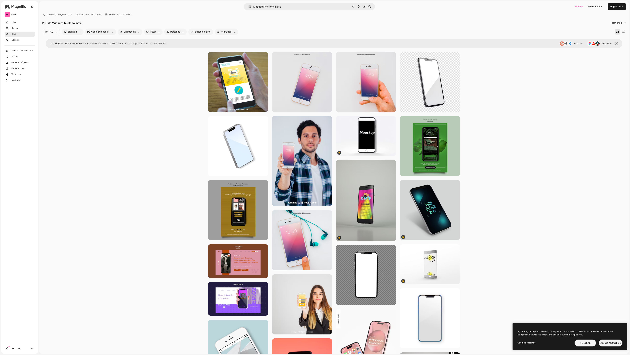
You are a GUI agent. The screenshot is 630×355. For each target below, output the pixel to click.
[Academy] (13, 348)
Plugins (605, 43)
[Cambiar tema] (19, 348)
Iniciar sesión (595, 6)
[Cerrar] (616, 44)
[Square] (623, 32)
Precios (579, 6)
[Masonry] (617, 32)
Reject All (585, 343)
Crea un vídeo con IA (90, 14)
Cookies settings (526, 342)
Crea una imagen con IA (59, 14)
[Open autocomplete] (248, 6)
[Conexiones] (7, 348)
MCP (576, 43)
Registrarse (616, 6)
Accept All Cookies (610, 343)
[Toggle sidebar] (32, 6)
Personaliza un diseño (120, 14)
